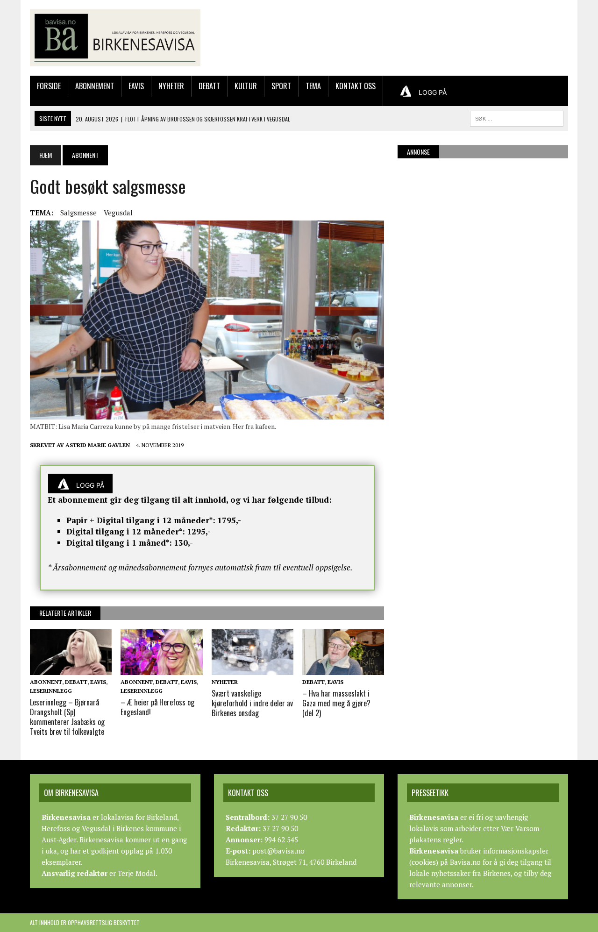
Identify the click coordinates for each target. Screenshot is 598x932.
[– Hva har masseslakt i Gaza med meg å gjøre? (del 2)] (343, 668)
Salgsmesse (78, 212)
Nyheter (171, 86)
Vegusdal (118, 212)
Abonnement (94, 86)
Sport (281, 86)
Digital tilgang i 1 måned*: (119, 542)
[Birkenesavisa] (115, 37)
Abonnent (46, 681)
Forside (49, 86)
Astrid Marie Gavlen (97, 444)
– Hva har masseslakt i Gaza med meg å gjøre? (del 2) (337, 703)
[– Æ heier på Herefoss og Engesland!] (161, 668)
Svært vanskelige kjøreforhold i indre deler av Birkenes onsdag (252, 703)
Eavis (136, 86)
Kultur (246, 86)
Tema (313, 86)
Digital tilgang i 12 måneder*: (125, 531)
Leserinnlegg (51, 690)
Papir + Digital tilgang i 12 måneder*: (140, 520)
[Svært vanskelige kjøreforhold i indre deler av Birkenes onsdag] (252, 668)
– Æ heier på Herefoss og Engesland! (157, 707)
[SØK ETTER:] (516, 117)
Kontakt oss (355, 86)
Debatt (209, 86)
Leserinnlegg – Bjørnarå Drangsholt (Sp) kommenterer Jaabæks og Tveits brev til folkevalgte (67, 717)
